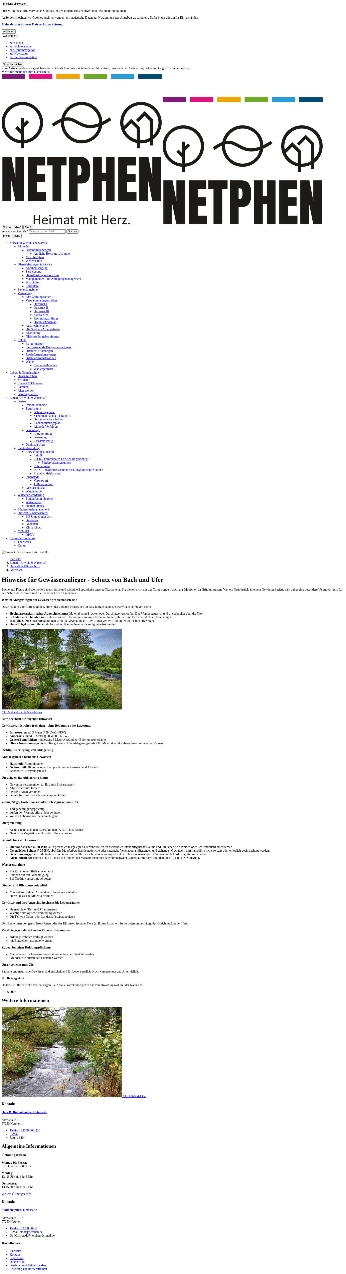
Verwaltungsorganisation (41, 300)
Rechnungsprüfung (46, 318)
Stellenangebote (28, 289)
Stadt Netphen (19, 1210)
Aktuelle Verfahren (46, 426)
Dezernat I (40, 304)
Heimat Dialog (35, 505)
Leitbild (38, 455)
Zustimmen (9, 35)
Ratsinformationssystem (41, 354)
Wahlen (30, 361)
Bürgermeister (34, 343)
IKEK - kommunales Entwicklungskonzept (61, 459)
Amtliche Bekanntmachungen (52, 253)
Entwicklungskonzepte (40, 451)
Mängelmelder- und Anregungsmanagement (53, 278)
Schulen (23, 379)
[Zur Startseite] (162, 223)
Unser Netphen (27, 376)
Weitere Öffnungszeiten (16, 1194)
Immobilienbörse (36, 405)
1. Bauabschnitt (43, 484)
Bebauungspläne (44, 412)
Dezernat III (41, 311)
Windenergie (34, 491)
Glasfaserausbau (36, 487)
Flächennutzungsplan (47, 423)
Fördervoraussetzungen (56, 462)
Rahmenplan (42, 466)
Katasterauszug (43, 441)
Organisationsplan (45, 322)
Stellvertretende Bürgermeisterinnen (48, 347)
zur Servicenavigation (23, 57)
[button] (62, 671)
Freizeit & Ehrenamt (30, 383)
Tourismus (24, 542)
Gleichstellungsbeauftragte (42, 336)
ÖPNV (30, 534)
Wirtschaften (33, 502)
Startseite (15, 559)
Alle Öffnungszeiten (38, 296)
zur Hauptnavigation (22, 50)
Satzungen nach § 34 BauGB (52, 415)
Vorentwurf (41, 480)
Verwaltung (25, 293)
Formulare (32, 286)
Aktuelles (24, 246)
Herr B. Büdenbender (24, 1112)
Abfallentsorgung (37, 268)
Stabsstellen (41, 314)
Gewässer (32, 520)
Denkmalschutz (35, 444)
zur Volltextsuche (20, 46)
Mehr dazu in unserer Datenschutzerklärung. (32, 24)
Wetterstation (34, 260)
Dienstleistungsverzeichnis (42, 275)
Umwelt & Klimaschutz (33, 513)
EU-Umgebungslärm (39, 516)
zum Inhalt (16, 42)
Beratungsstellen (28, 394)
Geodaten (32, 523)
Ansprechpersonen (37, 325)
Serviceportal (34, 271)
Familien (23, 387)
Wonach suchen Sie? (15, 231)
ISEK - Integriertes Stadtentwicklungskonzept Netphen (68, 469)
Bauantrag (40, 437)
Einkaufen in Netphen (39, 498)
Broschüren (33, 282)
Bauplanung (33, 408)
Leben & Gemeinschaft (24, 372)
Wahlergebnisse (43, 369)
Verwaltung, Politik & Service (28, 242)
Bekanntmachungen (38, 250)
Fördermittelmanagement (33, 509)
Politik (22, 340)
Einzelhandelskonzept (47, 473)
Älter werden (26, 390)
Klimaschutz (33, 527)
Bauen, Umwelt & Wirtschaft (28, 397)
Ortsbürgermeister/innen (41, 358)
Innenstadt (32, 477)
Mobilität (23, 531)
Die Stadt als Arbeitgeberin (43, 329)
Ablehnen (8, 31)
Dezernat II (41, 307)
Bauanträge (33, 430)
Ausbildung (33, 333)
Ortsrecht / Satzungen (39, 351)
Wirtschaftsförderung (31, 495)
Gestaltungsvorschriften (48, 419)
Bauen (22, 401)
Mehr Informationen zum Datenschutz (26, 71)
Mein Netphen (35, 257)
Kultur (22, 545)
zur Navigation (19, 53)
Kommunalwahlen (45, 365)
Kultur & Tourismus (22, 538)
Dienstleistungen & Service (35, 264)
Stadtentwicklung (29, 448)
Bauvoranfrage (43, 433)
